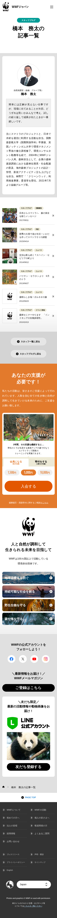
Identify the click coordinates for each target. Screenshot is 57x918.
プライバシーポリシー (16, 862)
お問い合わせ (13, 841)
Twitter (23, 659)
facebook (11, 659)
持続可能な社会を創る (29, 593)
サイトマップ (40, 862)
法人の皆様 (12, 825)
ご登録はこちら (28, 688)
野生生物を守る (29, 607)
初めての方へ (13, 818)
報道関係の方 (41, 825)
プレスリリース (13, 854)
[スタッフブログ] (3, 787)
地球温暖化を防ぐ (29, 579)
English (10, 870)
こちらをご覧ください (33, 906)
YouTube (34, 659)
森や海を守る (29, 620)
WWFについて (14, 810)
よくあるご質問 (42, 833)
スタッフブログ (28, 20)
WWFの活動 (40, 810)
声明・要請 (39, 854)
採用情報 (11, 833)
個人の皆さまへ (42, 818)
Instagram (46, 659)
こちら (45, 503)
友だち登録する (29, 767)
